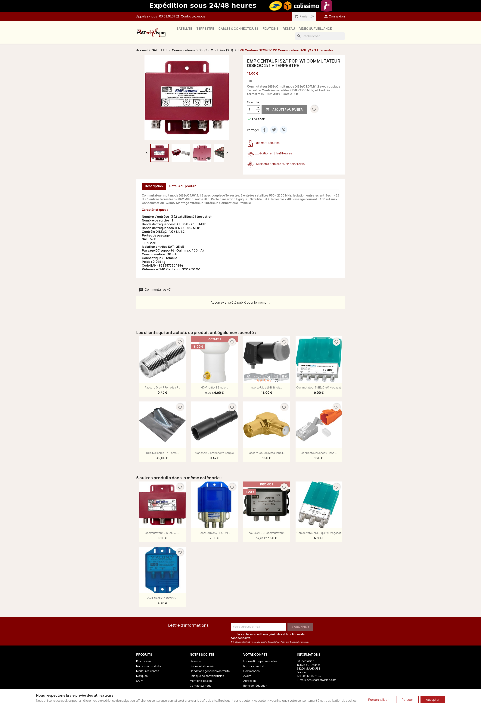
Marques (142, 676)
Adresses (249, 681)
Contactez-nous (193, 16)
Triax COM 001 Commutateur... (266, 533)
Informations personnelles (260, 661)
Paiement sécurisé (202, 666)
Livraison (195, 661)
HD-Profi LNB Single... (214, 387)
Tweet (274, 130)
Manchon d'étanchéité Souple (214, 453)
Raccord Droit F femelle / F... (162, 387)
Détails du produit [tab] (182, 186)
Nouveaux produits (148, 666)
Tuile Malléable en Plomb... (162, 453)
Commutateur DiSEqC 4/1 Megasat (318, 387)
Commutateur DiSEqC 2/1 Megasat (318, 533)
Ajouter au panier (284, 109)
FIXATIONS (270, 28)
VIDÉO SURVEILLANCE (315, 28)
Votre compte (255, 654)
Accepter (433, 700)
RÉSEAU (289, 28)
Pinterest (283, 130)
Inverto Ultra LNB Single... (266, 387)
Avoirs (247, 676)
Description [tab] (154, 186)
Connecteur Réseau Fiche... (319, 453)
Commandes (251, 671)
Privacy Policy (279, 642)
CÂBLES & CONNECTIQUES (238, 28)
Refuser (407, 700)
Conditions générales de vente (210, 671)
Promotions (143, 661)
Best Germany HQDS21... (214, 533)
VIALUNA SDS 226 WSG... (162, 598)
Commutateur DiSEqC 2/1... (162, 533)
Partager (264, 130)
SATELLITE (184, 28)
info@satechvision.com (321, 680)
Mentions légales (201, 681)
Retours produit (253, 666)
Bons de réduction (255, 685)
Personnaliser (378, 700)
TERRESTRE (205, 28)
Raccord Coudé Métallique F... (266, 453)
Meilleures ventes (147, 671)
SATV (139, 681)
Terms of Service (296, 642)
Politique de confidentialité (207, 676)
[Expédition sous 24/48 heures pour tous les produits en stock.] (240, 6)
